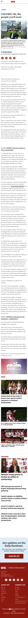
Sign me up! (14, 556)
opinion (4, 9)
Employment (4, 593)
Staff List (3, 589)
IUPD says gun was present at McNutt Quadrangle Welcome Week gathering (13, 489)
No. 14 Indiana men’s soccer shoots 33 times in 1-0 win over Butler (13, 424)
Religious (17, 595)
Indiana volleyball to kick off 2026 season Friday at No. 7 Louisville (12, 445)
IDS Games (17, 589)
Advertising (3, 597)
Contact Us (3, 591)
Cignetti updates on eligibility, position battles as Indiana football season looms (14, 498)
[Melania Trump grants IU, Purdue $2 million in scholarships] (14, 465)
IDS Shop (17, 587)
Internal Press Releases (20, 603)
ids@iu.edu (3, 573)
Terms (2, 601)
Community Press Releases (21, 601)
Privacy (2, 599)
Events (16, 591)
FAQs (2, 595)
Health (16, 593)
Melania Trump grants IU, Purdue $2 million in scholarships (12, 477)
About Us (3, 587)
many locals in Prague (17, 186)
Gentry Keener (22, 46)
